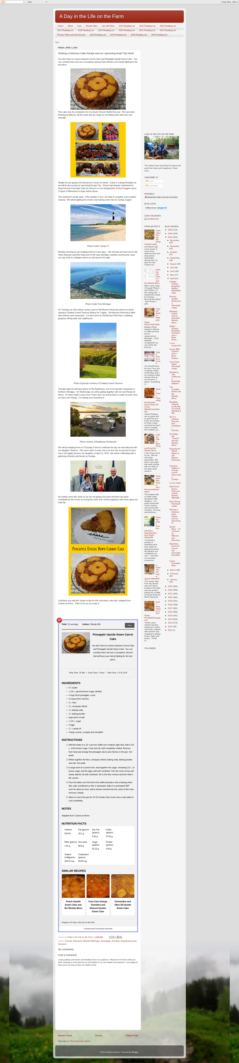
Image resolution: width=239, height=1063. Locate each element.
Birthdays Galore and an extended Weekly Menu (174, 317)
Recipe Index (92, 26)
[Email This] (110, 937)
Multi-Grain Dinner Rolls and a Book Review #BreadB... (175, 492)
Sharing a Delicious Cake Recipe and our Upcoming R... (174, 516)
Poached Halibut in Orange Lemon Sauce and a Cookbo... (175, 472)
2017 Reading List (65, 30)
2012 (170, 627)
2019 (170, 601)
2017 (170, 608)
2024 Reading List (118, 35)
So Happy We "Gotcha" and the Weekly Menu (174, 439)
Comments (153, 186)
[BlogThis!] (112, 937)
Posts (150, 181)
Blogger (135, 1052)
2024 (170, 237)
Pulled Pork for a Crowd (158, 358)
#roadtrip (116, 941)
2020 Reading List (127, 30)
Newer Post (65, 1035)
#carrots (68, 941)
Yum (57, 42)
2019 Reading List (106, 30)
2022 (170, 590)
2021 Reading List (147, 30)
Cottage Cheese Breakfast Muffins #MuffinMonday (175, 287)
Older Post (132, 1035)
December (174, 240)
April (172, 278)
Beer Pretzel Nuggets (121, 188)
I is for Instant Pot (175, 344)
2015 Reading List (147, 26)
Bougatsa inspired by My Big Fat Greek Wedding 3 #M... (175, 407)
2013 (170, 623)
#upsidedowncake (129, 941)
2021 (170, 594)
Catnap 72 (104, 246)
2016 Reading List (168, 26)
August (173, 264)
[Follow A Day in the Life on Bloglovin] (156, 209)
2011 (170, 630)
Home (60, 26)
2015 (170, 616)
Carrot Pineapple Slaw (174, 563)
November (174, 246)
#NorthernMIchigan (91, 941)
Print (130, 625)
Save (59, 620)
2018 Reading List (86, 30)
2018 (170, 605)
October (173, 252)
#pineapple (106, 941)
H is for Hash (175, 483)
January (173, 580)
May (172, 275)
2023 (170, 586)
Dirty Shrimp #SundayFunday (174, 504)
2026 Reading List (159, 35)
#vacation (62, 944)
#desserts (77, 941)
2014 (170, 619)
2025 (170, 234)
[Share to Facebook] (118, 937)
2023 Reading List (98, 35)
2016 (170, 612)
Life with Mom (108, 26)
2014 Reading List (127, 26)
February (174, 574)
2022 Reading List (168, 30)
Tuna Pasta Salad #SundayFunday (174, 365)
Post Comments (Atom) (80, 1041)
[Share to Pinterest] (120, 937)
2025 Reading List (139, 35)
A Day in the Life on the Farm (91, 16)
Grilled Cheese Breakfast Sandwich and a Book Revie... (174, 333)
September (175, 258)
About (70, 26)
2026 (170, 230)
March (173, 570)
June (172, 271)
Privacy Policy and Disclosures (71, 35)
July (172, 267)
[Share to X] (115, 937)
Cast (79, 26)
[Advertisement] (162, 87)
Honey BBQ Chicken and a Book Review (174, 353)
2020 (170, 597)
